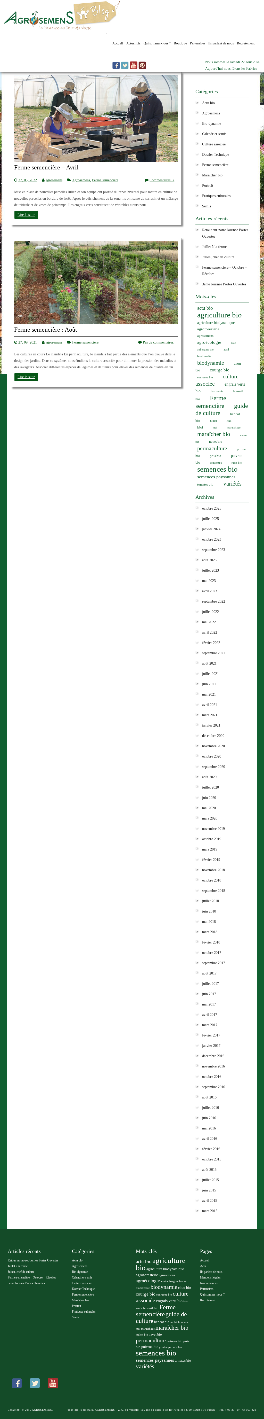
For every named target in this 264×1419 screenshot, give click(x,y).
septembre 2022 (213, 601)
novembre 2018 (213, 870)
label (200, 427)
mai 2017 (209, 1004)
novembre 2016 (213, 1066)
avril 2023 (209, 591)
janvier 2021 (211, 725)
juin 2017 (209, 994)
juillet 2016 (210, 1108)
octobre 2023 (211, 539)
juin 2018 (209, 911)
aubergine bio (205, 349)
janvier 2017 (211, 1046)
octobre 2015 (211, 1159)
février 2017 (211, 1035)
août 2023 (209, 560)
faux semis (216, 391)
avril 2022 (209, 632)
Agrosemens (81, 180)
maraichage (234, 427)
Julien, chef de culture (218, 257)
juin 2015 (209, 1190)
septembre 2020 (213, 767)
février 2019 (211, 860)
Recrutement (246, 43)
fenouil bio (151, 1308)
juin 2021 (209, 684)
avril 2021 (209, 705)
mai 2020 (209, 808)
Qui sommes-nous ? (157, 43)
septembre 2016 (213, 1087)
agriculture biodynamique (216, 323)
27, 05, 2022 (27, 180)
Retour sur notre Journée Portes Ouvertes (33, 1260)
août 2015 (209, 1170)
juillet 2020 (210, 787)
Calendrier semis (214, 134)
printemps (216, 462)
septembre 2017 (213, 963)
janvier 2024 (211, 529)
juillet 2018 (210, 901)
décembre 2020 (213, 736)
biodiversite (204, 356)
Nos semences (209, 1283)
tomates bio (205, 484)
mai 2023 (209, 581)
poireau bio (175, 1341)
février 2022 (211, 643)
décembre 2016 (213, 1056)
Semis (206, 206)
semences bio (217, 469)
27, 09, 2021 (27, 342)
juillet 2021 (210, 674)
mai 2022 (209, 622)
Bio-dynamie (211, 124)
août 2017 (209, 973)
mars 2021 (209, 715)
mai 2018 (209, 922)
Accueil (117, 43)
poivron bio (149, 1347)
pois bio (215, 456)
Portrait (207, 186)
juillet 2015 (210, 1180)
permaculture (212, 448)
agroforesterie (208, 329)
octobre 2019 (211, 839)
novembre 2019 (213, 829)
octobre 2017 (211, 953)
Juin (229, 420)
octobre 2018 (211, 880)
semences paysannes (216, 476)
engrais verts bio (169, 1301)
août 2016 (209, 1097)
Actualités (133, 43)
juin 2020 (209, 798)
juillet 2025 (210, 519)
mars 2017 (209, 1025)
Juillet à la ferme (214, 247)
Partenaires (197, 43)
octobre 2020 (211, 756)
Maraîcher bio (212, 175)
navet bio (215, 441)
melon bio (142, 1334)
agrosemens (54, 180)
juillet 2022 (210, 612)
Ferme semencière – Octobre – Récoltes (32, 1277)
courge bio (219, 370)
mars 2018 (209, 932)
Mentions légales (210, 1277)
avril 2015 (209, 1201)
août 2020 (209, 777)
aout (233, 342)
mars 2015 (209, 1211)
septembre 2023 (213, 550)
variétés (232, 483)
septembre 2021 (213, 653)
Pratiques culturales (216, 196)
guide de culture (221, 409)
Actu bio (208, 103)
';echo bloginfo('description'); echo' (55, 35)
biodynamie (210, 363)
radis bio (237, 462)
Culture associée (214, 144)
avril (226, 349)
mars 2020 (209, 818)
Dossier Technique (215, 155)
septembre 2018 (213, 891)
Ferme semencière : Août (45, 329)
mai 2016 (209, 1128)
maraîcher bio (213, 434)
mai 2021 (209, 694)
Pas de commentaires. (158, 342)
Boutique (180, 43)
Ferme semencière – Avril (46, 167)
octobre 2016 (211, 1077)
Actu (203, 1266)
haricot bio (161, 1322)
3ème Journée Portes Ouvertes (224, 284)
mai (215, 427)
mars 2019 (209, 849)
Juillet (213, 420)
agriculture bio (219, 315)
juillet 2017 (210, 984)
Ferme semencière (105, 180)
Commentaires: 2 (162, 180)
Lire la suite (26, 215)
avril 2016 (209, 1139)
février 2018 (211, 942)
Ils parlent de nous (221, 43)
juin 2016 (209, 1118)
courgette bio (205, 377)
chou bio (184, 1288)
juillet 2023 (210, 570)
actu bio (205, 308)
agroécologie (209, 342)
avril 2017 (209, 1015)
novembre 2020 (213, 746)
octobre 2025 (211, 508)
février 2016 (211, 1149)
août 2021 (209, 663)
